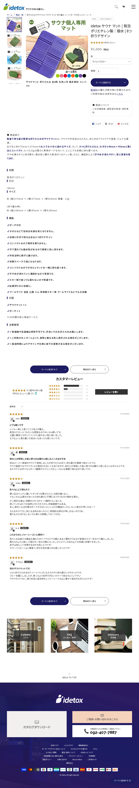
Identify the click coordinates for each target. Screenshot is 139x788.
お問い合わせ (62, 759)
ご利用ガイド (92, 759)
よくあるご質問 (51, 752)
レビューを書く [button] (111, 392)
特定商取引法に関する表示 (53, 756)
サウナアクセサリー (106, 19)
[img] (16, 414)
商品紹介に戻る (89, 369)
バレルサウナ (68, 745)
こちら (120, 93)
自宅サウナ (55, 745)
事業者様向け (83, 745)
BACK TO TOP (69, 677)
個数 (93, 70)
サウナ (94, 19)
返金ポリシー (47, 759)
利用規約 (92, 756)
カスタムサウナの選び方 (79, 749)
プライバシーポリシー (75, 756)
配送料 (94, 89)
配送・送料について (68, 752)
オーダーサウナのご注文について (53, 749)
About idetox (77, 759)
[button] (97, 42)
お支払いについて (87, 752)
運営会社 (69, 763)
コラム (95, 749)
